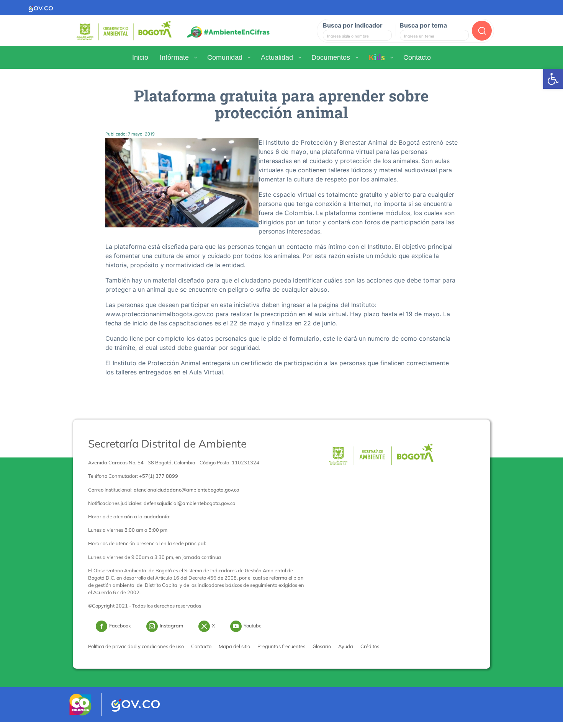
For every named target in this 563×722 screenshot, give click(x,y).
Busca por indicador (353, 25)
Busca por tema (423, 25)
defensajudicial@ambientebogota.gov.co (189, 503)
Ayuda (345, 646)
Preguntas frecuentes (281, 646)
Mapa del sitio (234, 646)
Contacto (201, 646)
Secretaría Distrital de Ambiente (167, 443)
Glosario (322, 646)
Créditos (369, 646)
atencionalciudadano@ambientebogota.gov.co (186, 490)
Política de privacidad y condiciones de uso (136, 646)
